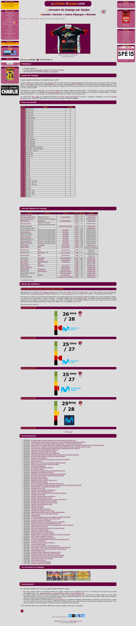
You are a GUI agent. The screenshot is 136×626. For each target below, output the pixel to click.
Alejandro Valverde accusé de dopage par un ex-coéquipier (48, 522)
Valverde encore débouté (38, 466)
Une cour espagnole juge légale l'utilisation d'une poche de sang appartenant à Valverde (56, 485)
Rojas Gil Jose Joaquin (27, 219)
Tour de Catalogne (65, 252)
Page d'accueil (10, 12)
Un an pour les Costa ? (37, 469)
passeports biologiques (37, 294)
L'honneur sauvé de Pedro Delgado (41, 563)
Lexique (10, 18)
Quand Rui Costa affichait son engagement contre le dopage (48, 474)
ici (37, 304)
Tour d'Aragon (65, 261)
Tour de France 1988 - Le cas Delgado (42, 558)
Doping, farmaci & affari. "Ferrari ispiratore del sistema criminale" (49, 459)
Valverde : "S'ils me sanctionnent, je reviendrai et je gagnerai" (49, 493)
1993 (76, 267)
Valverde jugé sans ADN (38, 494)
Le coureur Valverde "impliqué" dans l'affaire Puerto (46, 518)
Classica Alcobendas (65, 258)
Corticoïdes (41, 245)
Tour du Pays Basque (65, 271)
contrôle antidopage (76, 83)
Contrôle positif (91, 217)
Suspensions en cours (10, 43)
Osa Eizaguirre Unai (26, 241)
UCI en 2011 (84, 292)
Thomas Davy (41, 90)
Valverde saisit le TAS (37, 506)
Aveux (10, 28)
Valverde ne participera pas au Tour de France (44, 502)
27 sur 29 (68, 432)
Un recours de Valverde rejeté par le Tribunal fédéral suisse (48, 470)
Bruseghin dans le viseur (38, 488)
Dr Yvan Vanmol (126, 40)
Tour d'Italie (65, 230)
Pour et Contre (10, 30)
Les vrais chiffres (9, 6)
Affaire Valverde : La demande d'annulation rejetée (45, 486)
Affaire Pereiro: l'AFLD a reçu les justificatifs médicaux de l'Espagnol (51, 547)
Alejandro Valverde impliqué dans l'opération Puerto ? (46, 552)
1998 (76, 250)
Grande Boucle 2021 (81, 298)
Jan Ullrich (126, 38)
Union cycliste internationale (69, 96)
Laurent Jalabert (126, 34)
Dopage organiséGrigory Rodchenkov (126, 25)
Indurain (58, 90)
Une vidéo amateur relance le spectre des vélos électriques (48, 456)
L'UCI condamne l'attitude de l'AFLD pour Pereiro (45, 545)
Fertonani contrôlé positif (38, 541)
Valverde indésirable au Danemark (41, 509)
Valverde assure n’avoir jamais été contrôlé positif (45, 453)
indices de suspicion (49, 292)
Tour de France (65, 245)
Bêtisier (10, 31)
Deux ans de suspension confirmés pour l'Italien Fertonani (47, 528)
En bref (10, 16)
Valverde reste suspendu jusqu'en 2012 (42, 472)
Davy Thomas (24, 260)
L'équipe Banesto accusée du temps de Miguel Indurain (47, 557)
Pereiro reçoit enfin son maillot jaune (41, 531)
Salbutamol (41, 265)
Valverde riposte (35, 515)
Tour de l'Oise (65, 265)
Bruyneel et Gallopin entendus (39, 478)
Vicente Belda (29, 84)
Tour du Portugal (65, 217)
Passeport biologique (91, 215)
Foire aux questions (10, 37)
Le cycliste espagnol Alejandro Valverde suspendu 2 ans (47, 483)
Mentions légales (58, 621)
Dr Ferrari (52, 219)
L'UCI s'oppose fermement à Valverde (42, 536)
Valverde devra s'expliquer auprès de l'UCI (43, 537)
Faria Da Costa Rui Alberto (28, 217)
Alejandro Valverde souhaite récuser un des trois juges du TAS (49, 499)
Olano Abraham (25, 255)
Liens (9, 36)
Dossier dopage (10, 15)
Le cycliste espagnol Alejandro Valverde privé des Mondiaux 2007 (50, 539)
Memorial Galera (65, 267)
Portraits (10, 25)
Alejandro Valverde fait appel (39, 482)
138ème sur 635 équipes (51, 71)
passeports (70, 294)
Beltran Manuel (25, 245)
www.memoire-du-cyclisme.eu (61, 593)
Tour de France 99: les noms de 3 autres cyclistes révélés (48, 555)
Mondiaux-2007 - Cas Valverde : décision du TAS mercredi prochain (50, 534)
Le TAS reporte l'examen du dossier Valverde (44, 501)
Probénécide (41, 269)
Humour (10, 34)
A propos (10, 48)
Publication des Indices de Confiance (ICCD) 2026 (126, 5)
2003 (76, 226)
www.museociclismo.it (46, 593)
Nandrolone (41, 258)
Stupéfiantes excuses (10, 33)
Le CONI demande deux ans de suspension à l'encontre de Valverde (50, 517)
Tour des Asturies (65, 260)
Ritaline (40, 275)
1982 (76, 275)
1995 (76, 263)
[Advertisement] (68, 201)
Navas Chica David (26, 237)
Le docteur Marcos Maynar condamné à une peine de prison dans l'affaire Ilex (53, 440)
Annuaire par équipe (34, 18)
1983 (76, 273)
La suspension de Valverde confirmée (42, 467)
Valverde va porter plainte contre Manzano (43, 496)
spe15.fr (126, 60)
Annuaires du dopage (10, 21)
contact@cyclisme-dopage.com (75, 621)
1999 (76, 245)
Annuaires (25, 18)
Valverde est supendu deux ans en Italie (42, 510)
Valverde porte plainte (37, 507)
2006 (76, 223)
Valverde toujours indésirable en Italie (42, 491)
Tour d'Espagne (49, 83)
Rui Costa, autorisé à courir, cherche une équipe (45, 464)
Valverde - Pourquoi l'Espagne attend (41, 504)
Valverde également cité (38, 550)
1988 (76, 269)
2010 (76, 217)
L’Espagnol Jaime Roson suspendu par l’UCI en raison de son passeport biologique (55, 454)
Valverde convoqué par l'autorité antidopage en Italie (46, 523)
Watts (9, 27)
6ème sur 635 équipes (36, 70)
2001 (76, 230)
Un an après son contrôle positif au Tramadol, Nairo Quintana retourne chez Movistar (55, 448)
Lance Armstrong (126, 31)
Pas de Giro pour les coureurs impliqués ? (43, 542)
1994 (76, 265)
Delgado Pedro (25, 269)
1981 (76, 277)
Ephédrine (41, 260)
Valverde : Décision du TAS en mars (41, 498)
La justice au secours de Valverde (41, 520)
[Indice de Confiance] (68, 323)
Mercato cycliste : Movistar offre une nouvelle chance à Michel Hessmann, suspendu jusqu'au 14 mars (60, 446)
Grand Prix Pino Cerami (65, 226)
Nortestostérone (42, 271)
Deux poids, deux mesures (38, 477)
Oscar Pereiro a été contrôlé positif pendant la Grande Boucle (49, 549)
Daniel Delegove (55, 92)
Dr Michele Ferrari (126, 32)
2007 (76, 221)
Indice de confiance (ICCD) (10, 4)
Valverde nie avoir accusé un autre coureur (43, 490)
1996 (76, 258)
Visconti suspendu (36, 461)
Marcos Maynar (126, 35)
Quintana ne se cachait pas (39, 458)
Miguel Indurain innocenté (38, 560)
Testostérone (41, 221)
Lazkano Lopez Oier (26, 215)
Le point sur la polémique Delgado (41, 561)
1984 (76, 271)
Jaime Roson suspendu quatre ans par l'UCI (43, 451)
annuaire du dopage (75, 595)
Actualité (9, 13)
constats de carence (60, 599)
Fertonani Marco (25, 221)
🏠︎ (20, 18)
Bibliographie (10, 19)
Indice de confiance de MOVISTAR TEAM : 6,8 (44, 450)
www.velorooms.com (78, 593)
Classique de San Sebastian (65, 277)
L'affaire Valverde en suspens (39, 526)
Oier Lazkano (36, 96)
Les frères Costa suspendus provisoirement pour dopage (47, 475)
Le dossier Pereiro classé (38, 544)
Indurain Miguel (25, 265)
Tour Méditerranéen (65, 221)
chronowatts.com (126, 49)
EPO (39, 247)
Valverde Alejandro (26, 223)
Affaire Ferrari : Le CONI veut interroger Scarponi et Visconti (48, 462)
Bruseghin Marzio (25, 232)
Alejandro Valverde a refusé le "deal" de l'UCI (44, 480)
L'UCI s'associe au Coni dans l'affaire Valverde (44, 514)
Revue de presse (10, 3)
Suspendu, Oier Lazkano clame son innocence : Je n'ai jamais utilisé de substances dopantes (58, 442)
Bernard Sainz (126, 37)
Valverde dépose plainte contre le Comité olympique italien (48, 512)
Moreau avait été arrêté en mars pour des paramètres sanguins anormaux (52, 525)
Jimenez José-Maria (26, 267)
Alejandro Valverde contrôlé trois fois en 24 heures (45, 553)
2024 (76, 215)
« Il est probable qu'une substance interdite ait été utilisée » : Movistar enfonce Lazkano (56, 443)
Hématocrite (41, 252)
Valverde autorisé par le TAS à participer (42, 533)
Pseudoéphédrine (43, 261)
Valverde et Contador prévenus (40, 530)
